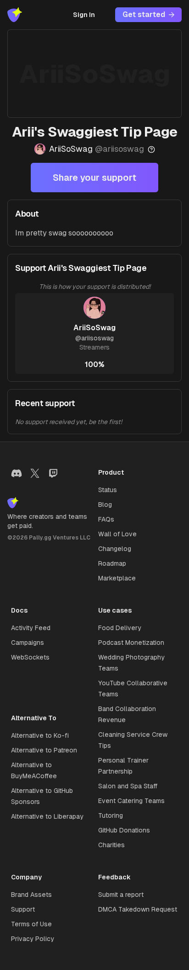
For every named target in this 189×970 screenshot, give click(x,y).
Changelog (114, 548)
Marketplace (117, 578)
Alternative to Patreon (44, 750)
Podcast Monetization (131, 642)
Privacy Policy (32, 938)
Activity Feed (30, 627)
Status (107, 490)
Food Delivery (119, 627)
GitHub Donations (124, 830)
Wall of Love (117, 534)
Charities (111, 845)
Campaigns (27, 642)
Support (23, 909)
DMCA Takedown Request (137, 909)
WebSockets (30, 657)
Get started (143, 14)
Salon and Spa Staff (127, 786)
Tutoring (110, 815)
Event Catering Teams (131, 800)
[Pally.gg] (14, 14)
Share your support (94, 177)
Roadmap (112, 563)
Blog (105, 504)
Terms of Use (31, 924)
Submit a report (121, 894)
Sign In (84, 14)
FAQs (106, 519)
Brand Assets (31, 894)
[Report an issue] (151, 149)
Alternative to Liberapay (47, 816)
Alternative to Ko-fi (40, 735)
